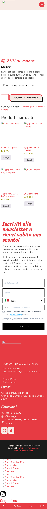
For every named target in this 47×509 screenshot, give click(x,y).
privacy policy (16, 315)
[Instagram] (4, 430)
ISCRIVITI (23, 326)
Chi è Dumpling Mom (15, 462)
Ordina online (11, 465)
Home (8, 459)
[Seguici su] (3, 494)
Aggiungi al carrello (25, 97)
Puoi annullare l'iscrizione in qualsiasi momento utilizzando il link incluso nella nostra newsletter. (23, 319)
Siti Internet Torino (27, 451)
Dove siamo (10, 471)
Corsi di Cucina (12, 468)
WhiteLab (23, 448)
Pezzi (5, 85)
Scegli (6, 157)
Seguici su (8, 501)
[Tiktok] (11, 430)
